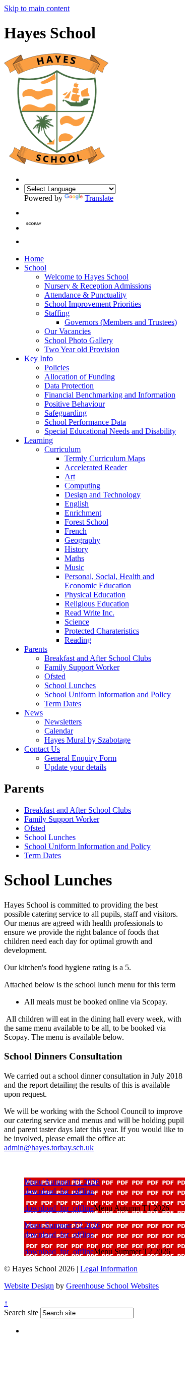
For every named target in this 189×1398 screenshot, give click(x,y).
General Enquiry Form (80, 758)
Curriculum (62, 449)
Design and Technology (103, 494)
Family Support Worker (81, 667)
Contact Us (42, 749)
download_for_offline (59, 1191)
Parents (35, 649)
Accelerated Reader (96, 467)
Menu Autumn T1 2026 (62, 1182)
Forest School (86, 522)
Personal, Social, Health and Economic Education (109, 581)
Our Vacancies (67, 331)
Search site (21, 1312)
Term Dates (62, 703)
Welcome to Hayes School (86, 276)
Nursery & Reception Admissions (97, 286)
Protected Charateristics (102, 631)
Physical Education (95, 594)
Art (70, 476)
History (76, 549)
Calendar (58, 730)
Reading (78, 640)
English (77, 503)
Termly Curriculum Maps (105, 458)
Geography (82, 540)
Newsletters (63, 721)
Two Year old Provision (81, 349)
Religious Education (97, 603)
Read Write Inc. (89, 612)
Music (74, 567)
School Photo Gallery (78, 340)
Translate (99, 198)
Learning (38, 440)
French (76, 531)
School (35, 267)
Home (34, 258)
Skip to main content (37, 8)
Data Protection (69, 385)
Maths (74, 558)
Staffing (57, 313)
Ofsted (55, 676)
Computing (82, 485)
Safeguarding (65, 413)
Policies (56, 367)
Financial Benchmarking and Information (109, 394)
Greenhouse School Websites (112, 1285)
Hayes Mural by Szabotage (87, 740)
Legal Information (109, 1268)
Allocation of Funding (79, 376)
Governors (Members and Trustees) (121, 322)
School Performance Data (85, 422)
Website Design (29, 1285)
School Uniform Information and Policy (107, 694)
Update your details (75, 767)
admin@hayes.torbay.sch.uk (49, 1147)
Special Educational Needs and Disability (110, 431)
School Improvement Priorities (92, 304)
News (33, 712)
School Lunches (70, 685)
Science (77, 622)
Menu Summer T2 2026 (62, 1225)
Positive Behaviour (74, 404)
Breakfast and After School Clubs (97, 658)
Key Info (38, 358)
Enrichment (83, 513)
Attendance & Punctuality (85, 295)
